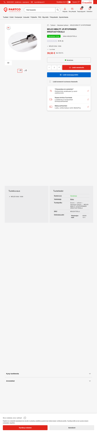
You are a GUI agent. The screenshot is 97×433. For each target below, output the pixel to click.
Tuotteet (5, 17)
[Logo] (12, 9)
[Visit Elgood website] (87, 2)
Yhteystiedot (54, 17)
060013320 (10, 2)
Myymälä (45, 17)
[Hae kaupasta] (57, 9)
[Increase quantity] (59, 67)
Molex (72, 199)
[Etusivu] (48, 25)
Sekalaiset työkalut (75, 204)
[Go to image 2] (25, 71)
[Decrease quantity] (49, 67)
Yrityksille (33, 17)
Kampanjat (18, 17)
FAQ (39, 17)
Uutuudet (26, 17)
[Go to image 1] (19, 71)
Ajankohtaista (63, 17)
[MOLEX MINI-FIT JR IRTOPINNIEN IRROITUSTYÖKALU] (23, 42)
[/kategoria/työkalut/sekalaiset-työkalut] (8, 28)
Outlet (11, 17)
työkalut (79, 203)
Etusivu (72, 203)
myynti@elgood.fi (39, 2)
